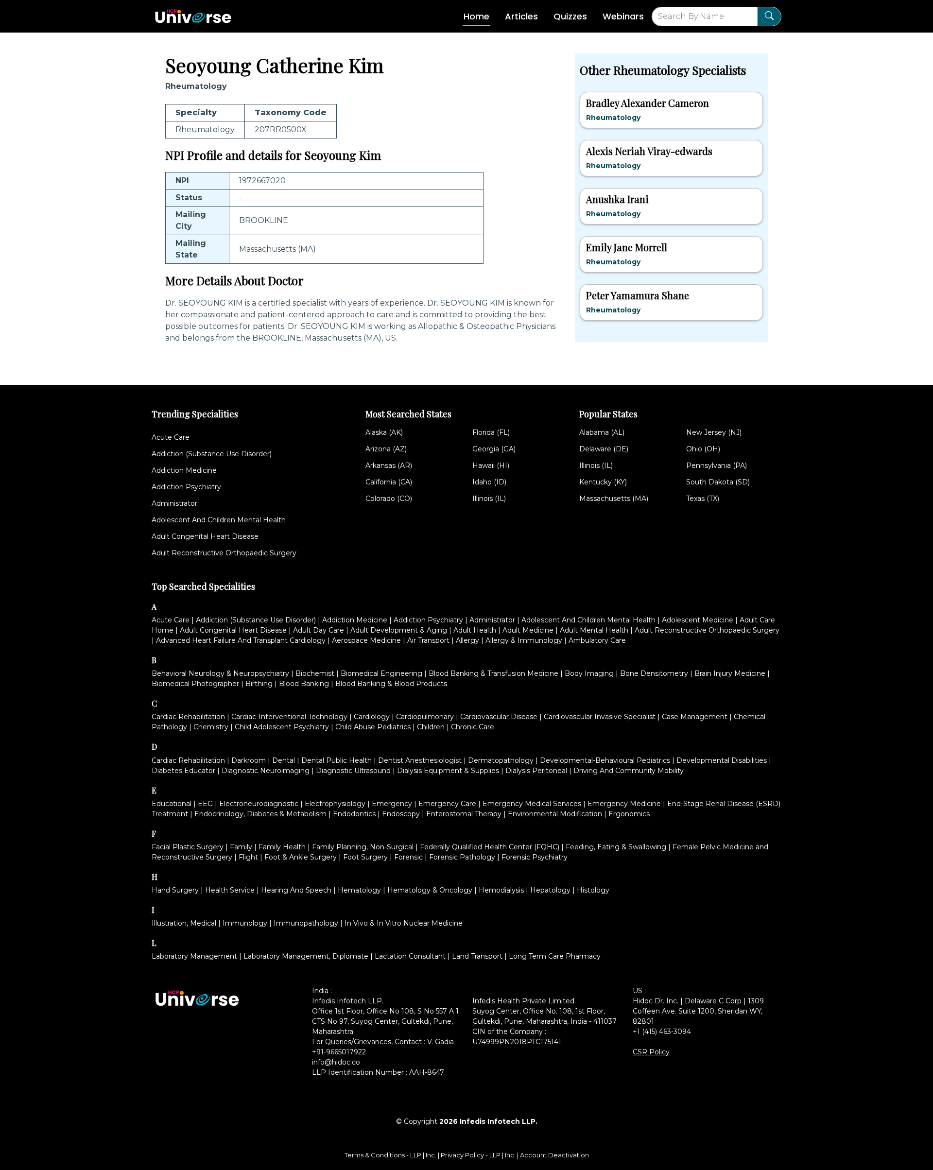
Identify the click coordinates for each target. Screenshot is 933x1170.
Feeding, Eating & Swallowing (616, 847)
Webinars (623, 16)
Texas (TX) (702, 498)
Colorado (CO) (388, 498)
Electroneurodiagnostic (258, 803)
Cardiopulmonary (425, 716)
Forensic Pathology (462, 857)
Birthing (259, 683)
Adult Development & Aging (398, 630)
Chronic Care (472, 727)
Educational (171, 803)
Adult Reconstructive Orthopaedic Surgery (224, 553)
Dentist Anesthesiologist (420, 760)
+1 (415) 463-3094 (662, 1031)
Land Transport (477, 956)
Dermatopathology (501, 760)
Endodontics (354, 813)
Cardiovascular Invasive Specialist (600, 716)
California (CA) (388, 482)
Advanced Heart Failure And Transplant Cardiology (241, 640)
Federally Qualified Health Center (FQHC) (489, 847)
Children (431, 727)
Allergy (467, 640)
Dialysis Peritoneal (536, 770)
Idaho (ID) (489, 482)
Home (476, 16)
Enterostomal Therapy (463, 813)
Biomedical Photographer (195, 683)
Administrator (174, 503)
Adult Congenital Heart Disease (205, 536)
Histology (593, 890)
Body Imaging (589, 673)
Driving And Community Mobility (628, 770)
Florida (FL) (491, 432)
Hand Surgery (175, 890)
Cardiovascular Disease (498, 716)
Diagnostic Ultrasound (353, 770)
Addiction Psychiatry (186, 486)
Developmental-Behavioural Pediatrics (605, 760)
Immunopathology (306, 923)
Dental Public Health (336, 760)
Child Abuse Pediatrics (373, 727)
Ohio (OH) (703, 449)
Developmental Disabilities (721, 760)
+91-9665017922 (339, 1052)
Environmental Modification (555, 813)
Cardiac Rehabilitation (188, 716)
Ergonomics (629, 813)
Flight (248, 857)
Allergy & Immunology (523, 640)
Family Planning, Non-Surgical (363, 847)
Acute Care (171, 437)
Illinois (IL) (489, 498)
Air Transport (428, 640)
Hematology (359, 890)
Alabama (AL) (601, 432)
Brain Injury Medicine (729, 673)
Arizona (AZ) (386, 449)
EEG (205, 803)
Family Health (282, 847)
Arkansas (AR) (388, 465)
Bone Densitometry (654, 673)
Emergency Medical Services (532, 803)
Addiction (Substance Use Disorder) (212, 453)
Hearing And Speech (296, 890)
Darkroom (248, 760)
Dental (283, 760)
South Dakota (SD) (718, 482)
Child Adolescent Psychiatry (282, 727)
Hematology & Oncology (429, 890)
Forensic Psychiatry (534, 857)
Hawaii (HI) (490, 465)
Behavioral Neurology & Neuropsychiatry (220, 673)
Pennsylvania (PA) (716, 465)
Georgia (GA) (494, 449)
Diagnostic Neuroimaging (266, 770)
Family (241, 847)
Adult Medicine (527, 630)
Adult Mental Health (594, 630)
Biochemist (314, 673)
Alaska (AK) (384, 432)
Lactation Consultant (410, 956)
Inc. (432, 1155)
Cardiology (372, 716)
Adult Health (474, 630)
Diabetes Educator (183, 770)
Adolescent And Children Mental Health (219, 519)
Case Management (694, 716)
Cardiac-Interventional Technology (289, 716)
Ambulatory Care (597, 640)
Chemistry (210, 727)
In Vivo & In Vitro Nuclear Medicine (404, 923)
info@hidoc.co (336, 1062)
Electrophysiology (335, 803)
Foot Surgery (365, 857)
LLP (415, 1155)
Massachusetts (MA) (613, 498)
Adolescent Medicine (697, 620)
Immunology (245, 923)
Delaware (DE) (603, 449)
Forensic (408, 857)
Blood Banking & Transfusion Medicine (493, 673)
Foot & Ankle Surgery (300, 857)
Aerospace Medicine (366, 640)
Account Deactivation (554, 1155)
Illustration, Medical (184, 923)
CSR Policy (651, 1052)
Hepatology (550, 890)
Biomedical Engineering (381, 673)
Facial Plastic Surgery (188, 847)
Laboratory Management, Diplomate (305, 956)
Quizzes (570, 16)
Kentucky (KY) (603, 482)
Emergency (392, 803)
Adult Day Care (318, 630)
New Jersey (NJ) (714, 432)
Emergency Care (447, 803)
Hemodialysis (501, 890)
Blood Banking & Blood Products (391, 683)
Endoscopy (401, 813)
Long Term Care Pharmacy (555, 956)
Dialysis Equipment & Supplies (448, 770)
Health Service (230, 890)
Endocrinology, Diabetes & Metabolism (260, 813)
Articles (521, 16)
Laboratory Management (194, 956)
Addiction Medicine (184, 470)
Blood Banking (304, 683)
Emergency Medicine (624, 803)
